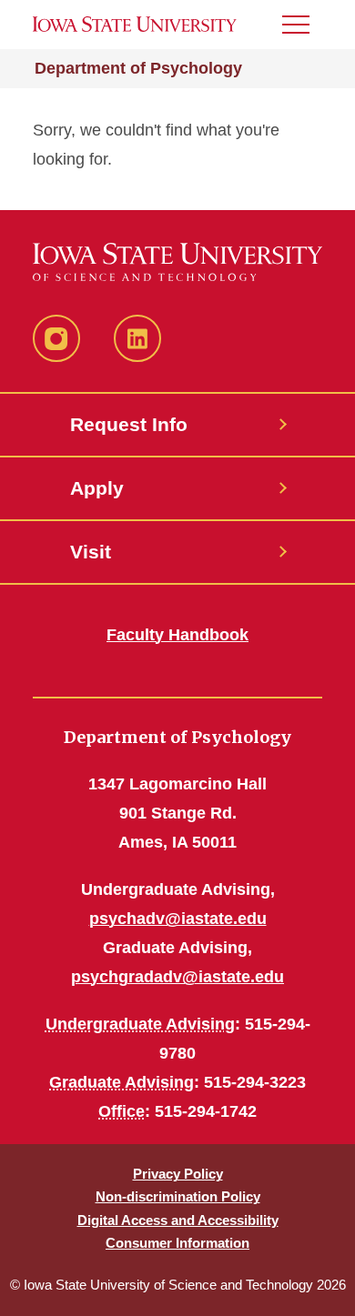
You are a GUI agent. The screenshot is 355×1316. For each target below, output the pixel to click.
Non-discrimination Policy (178, 1196)
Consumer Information (177, 1243)
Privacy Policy (178, 1173)
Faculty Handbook (177, 635)
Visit (90, 551)
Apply (97, 487)
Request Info (129, 424)
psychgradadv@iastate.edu (177, 977)
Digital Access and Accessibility (178, 1220)
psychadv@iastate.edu (178, 918)
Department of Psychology (138, 68)
